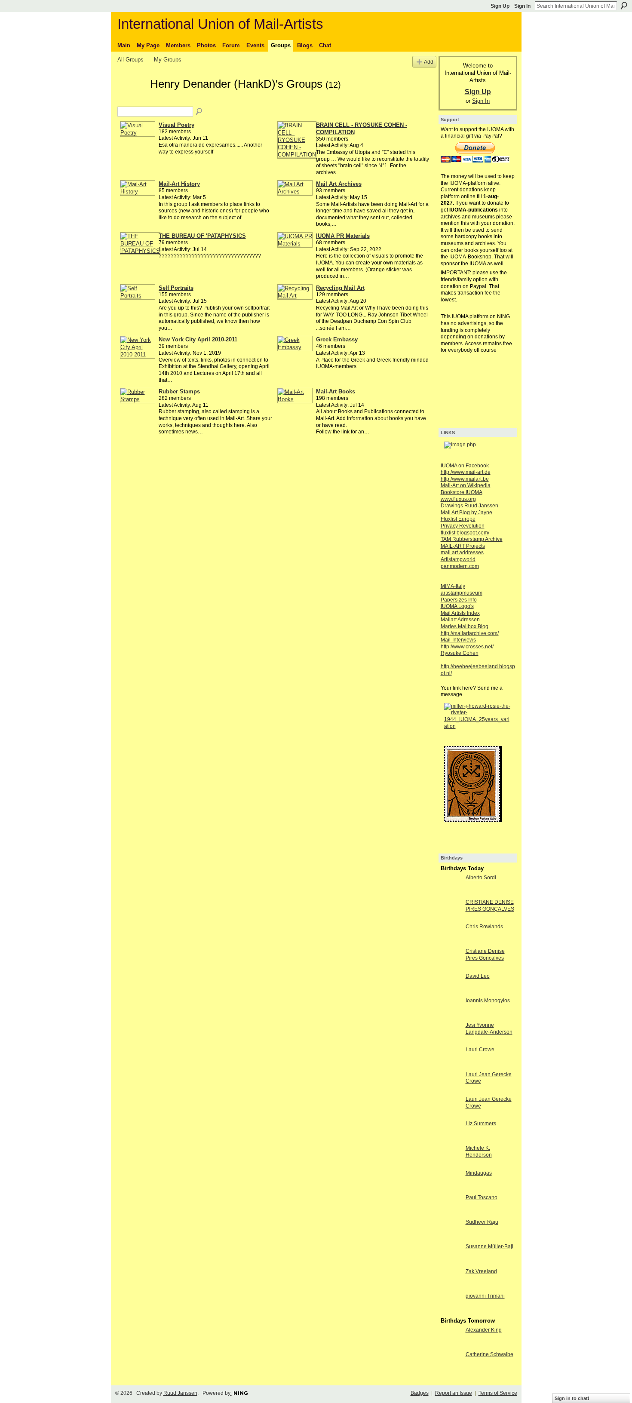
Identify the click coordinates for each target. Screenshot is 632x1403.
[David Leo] (451, 992)
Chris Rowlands (484, 927)
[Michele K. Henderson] (451, 1163)
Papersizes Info (459, 600)
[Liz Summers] (451, 1139)
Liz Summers (481, 1124)
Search (623, 5)
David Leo (478, 976)
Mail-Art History (179, 184)
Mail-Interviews (458, 640)
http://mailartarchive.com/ (470, 633)
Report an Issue (453, 1393)
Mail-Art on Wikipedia (466, 485)
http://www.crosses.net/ (467, 647)
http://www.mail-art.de (466, 472)
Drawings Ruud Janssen (469, 506)
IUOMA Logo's (457, 606)
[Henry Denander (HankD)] (131, 99)
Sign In (522, 6)
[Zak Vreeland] (451, 1287)
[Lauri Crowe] (451, 1065)
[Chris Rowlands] (451, 942)
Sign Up (500, 6)
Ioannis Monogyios (488, 1001)
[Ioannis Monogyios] (451, 1016)
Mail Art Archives (339, 184)
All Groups (130, 59)
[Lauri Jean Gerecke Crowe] (451, 1090)
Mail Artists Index (460, 613)
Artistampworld (458, 559)
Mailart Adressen (460, 620)
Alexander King (484, 1330)
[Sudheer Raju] (451, 1237)
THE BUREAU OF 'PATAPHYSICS (202, 236)
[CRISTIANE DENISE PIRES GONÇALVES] (451, 918)
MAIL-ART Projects (463, 546)
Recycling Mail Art (340, 288)
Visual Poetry (176, 125)
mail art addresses (462, 553)
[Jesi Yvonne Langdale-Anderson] (451, 1041)
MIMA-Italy (453, 586)
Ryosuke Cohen (460, 653)
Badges (420, 1393)
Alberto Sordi (481, 878)
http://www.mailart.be (465, 479)
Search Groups (199, 112)
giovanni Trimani (485, 1296)
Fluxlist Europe (458, 519)
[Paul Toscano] (451, 1213)
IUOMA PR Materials (343, 236)
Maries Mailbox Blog (464, 626)
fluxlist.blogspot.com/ (465, 533)
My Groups (167, 59)
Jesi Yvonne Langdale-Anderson (489, 1028)
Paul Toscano (481, 1197)
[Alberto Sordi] (451, 893)
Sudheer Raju (482, 1222)
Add (428, 61)
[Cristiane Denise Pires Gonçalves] (451, 967)
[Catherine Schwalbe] (451, 1370)
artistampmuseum (461, 593)
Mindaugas (479, 1173)
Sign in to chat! (572, 1398)
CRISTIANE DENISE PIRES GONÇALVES (490, 905)
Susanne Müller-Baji (489, 1246)
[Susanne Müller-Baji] (451, 1262)
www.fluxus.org (458, 499)
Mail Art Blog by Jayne (466, 513)
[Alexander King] (451, 1345)
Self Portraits (176, 288)
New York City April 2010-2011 (198, 339)
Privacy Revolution (463, 526)
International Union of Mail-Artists (220, 24)
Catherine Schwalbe (489, 1354)
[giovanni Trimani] (451, 1311)
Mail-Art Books (335, 391)
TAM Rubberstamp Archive (472, 539)
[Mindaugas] (451, 1188)
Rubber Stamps (179, 391)
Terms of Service (498, 1393)
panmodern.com (460, 566)
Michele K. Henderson (479, 1151)
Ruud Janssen (180, 1393)
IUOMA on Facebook (465, 466)
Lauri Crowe (480, 1050)
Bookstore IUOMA (461, 492)
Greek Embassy (337, 339)
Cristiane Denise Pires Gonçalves (485, 954)
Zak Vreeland (481, 1271)
